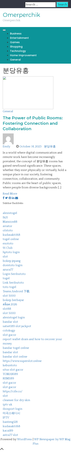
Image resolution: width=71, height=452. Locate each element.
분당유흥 (50, 146)
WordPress (24, 439)
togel (6, 278)
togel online (11, 239)
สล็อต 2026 (10, 304)
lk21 (5, 217)
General (15, 59)
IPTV (6, 417)
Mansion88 (10, 221)
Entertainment (19, 38)
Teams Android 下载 (16, 291)
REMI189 (8, 378)
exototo (8, 243)
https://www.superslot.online (22, 361)
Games (15, 42)
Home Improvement (23, 55)
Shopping (16, 46)
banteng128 (10, 422)
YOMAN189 (10, 374)
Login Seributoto (14, 274)
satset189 (9, 326)
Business (15, 33)
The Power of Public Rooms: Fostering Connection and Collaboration (33, 123)
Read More (10, 193)
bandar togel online (16, 348)
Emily (6, 146)
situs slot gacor (13, 369)
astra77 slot (10, 435)
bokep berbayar (13, 300)
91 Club (8, 247)
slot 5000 (9, 295)
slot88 (7, 308)
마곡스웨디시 (11, 413)
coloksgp (9, 330)
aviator (7, 226)
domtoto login (12, 265)
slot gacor (9, 335)
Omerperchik (21, 14)
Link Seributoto (13, 282)
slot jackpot (23, 326)
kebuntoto (10, 365)
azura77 (8, 269)
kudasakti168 (11, 234)
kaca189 (8, 430)
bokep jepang (12, 261)
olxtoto (8, 230)
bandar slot (10, 321)
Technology (18, 51)
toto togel (9, 287)
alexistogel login (14, 317)
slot (5, 256)
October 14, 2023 (30, 146)
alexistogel (10, 213)
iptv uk (7, 404)
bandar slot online (15, 356)
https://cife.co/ (12, 391)
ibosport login (12, 408)
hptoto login (11, 252)
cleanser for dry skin (16, 400)
